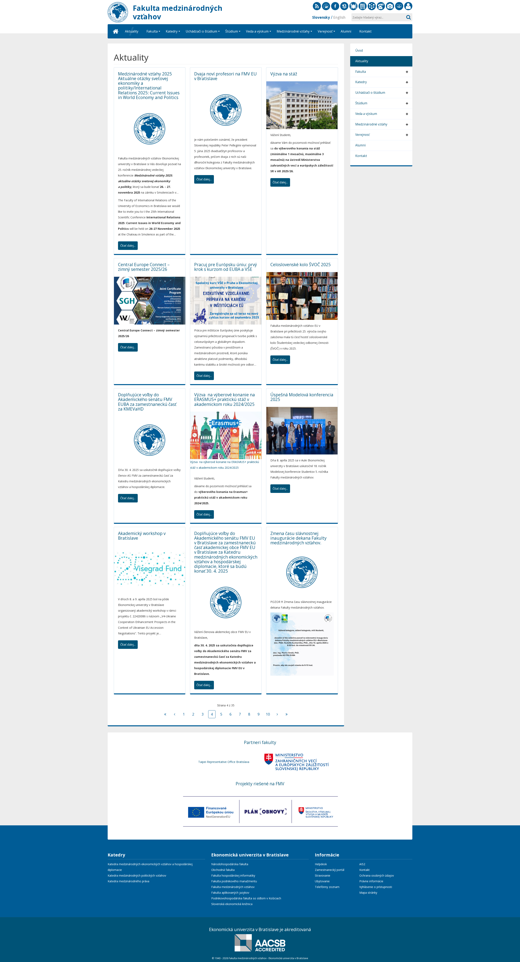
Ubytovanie (322, 881)
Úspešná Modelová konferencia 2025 (301, 397)
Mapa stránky (368, 892)
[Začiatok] (165, 714)
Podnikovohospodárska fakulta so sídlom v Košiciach (246, 898)
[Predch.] (174, 714)
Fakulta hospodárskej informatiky (233, 875)
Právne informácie (371, 881)
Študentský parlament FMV (363, 6)
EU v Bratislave (326, 6)
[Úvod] (116, 31)
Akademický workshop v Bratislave (142, 536)
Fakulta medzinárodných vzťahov (233, 887)
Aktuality (361, 61)
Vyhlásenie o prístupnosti (375, 887)
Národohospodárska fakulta (229, 864)
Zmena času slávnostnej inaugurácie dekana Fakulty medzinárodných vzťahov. (298, 538)
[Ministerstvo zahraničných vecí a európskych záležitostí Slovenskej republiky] (296, 762)
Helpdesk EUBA (399, 6)
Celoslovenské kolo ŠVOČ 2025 (300, 264)
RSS (317, 6)
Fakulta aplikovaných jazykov (230, 892)
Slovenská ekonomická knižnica (344, 6)
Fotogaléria (390, 6)
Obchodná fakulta (223, 870)
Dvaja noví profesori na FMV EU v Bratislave (225, 76)
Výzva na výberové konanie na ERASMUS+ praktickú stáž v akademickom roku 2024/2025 (224, 399)
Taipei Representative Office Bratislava (223, 762)
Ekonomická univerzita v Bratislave (250, 855)
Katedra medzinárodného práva (128, 881)
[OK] (408, 17)
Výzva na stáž (283, 74)
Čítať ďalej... (127, 245)
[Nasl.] (277, 714)
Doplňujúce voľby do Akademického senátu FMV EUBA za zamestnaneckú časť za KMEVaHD (147, 402)
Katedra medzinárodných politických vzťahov (137, 875)
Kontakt (361, 156)
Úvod (359, 50)
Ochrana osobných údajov (376, 875)
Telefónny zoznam (381, 6)
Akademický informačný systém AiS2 (372, 6)
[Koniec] (286, 714)
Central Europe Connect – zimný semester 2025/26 (144, 267)
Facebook (335, 6)
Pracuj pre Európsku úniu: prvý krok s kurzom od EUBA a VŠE (225, 267)
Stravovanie (353, 6)
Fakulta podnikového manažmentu (234, 881)
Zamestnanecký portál (408, 6)
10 (268, 714)
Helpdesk (321, 864)
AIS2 (362, 864)
